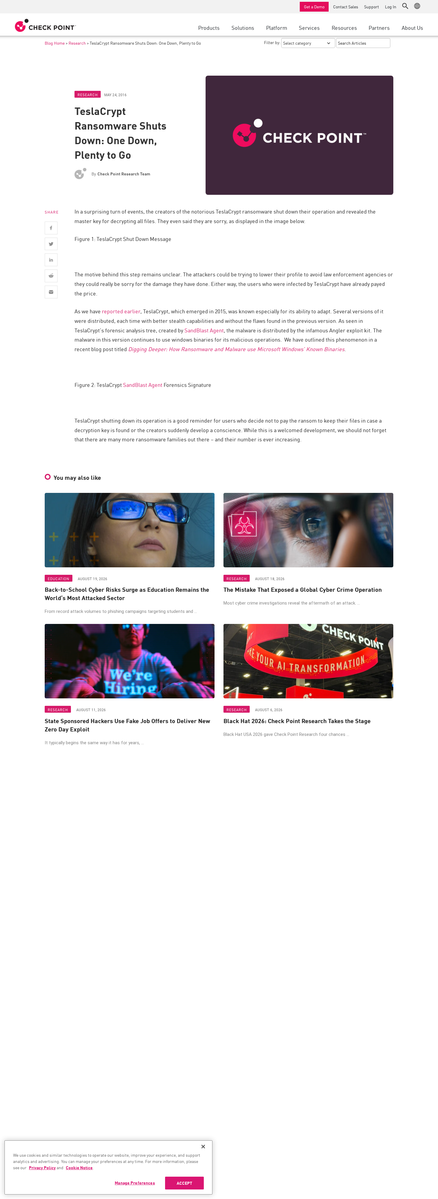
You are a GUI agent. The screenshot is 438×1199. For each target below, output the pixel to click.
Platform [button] (276, 27)
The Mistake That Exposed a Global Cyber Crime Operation (302, 589)
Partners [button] (379, 27)
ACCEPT (184, 1183)
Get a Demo (314, 7)
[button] (405, 6)
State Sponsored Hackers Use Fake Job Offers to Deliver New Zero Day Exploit (127, 725)
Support (371, 7)
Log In (390, 7)
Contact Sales (345, 7)
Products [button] (209, 27)
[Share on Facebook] (51, 228)
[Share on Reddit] (51, 276)
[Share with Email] (51, 292)
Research (77, 43)
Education (58, 578)
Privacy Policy (42, 1167)
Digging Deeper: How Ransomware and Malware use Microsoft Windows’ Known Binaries (236, 349)
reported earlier (121, 311)
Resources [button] (344, 27)
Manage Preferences (135, 1183)
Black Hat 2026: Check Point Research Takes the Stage (297, 721)
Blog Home (55, 43)
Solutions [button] (243, 27)
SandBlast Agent (204, 330)
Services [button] (309, 27)
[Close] (203, 1146)
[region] (108, 1167)
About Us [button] (412, 27)
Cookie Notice (79, 1167)
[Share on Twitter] (51, 244)
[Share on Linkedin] (51, 259)
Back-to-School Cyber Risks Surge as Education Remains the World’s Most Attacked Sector (127, 593)
